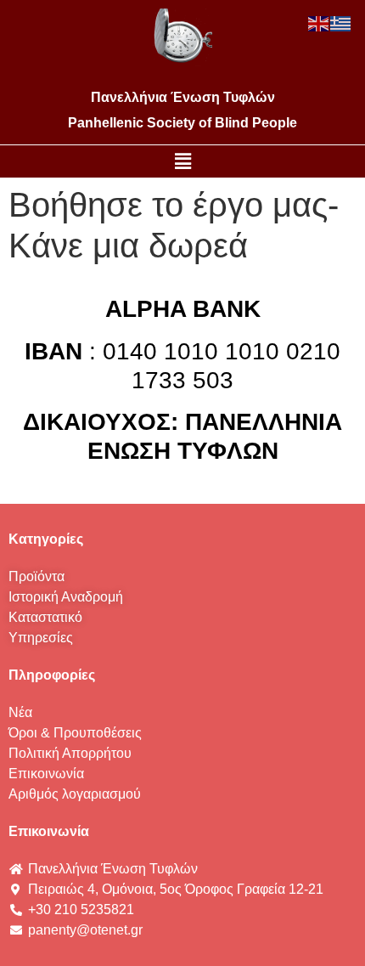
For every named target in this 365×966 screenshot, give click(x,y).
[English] (319, 22)
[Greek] (341, 22)
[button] (182, 161)
